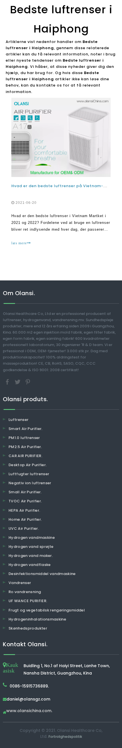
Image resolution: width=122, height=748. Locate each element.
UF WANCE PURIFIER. (28, 601)
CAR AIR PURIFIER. (25, 456)
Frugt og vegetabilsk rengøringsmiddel (47, 610)
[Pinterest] (27, 381)
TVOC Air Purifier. (25, 501)
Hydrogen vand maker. (31, 555)
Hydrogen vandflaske (30, 564)
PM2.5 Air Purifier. (25, 446)
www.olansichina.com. (29, 711)
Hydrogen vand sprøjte (31, 546)
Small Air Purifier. (25, 492)
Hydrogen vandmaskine (32, 537)
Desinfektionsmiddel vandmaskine (42, 573)
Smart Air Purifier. (26, 428)
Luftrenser (19, 419)
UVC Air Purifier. (24, 528)
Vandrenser (20, 582)
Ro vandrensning (25, 591)
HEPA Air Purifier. (24, 510)
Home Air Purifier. (25, 519)
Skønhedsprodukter (28, 628)
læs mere (19, 243)
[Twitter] (18, 381)
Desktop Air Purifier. (28, 465)
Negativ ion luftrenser (30, 483)
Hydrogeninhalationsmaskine (37, 619)
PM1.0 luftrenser (24, 437)
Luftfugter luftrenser (29, 474)
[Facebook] (8, 381)
